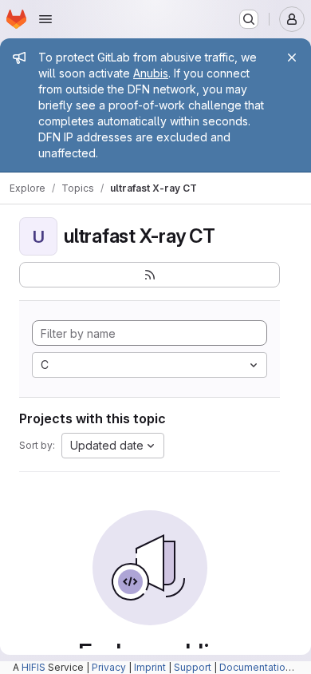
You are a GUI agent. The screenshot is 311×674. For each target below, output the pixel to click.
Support (192, 667)
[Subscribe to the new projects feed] (149, 274)
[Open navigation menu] (45, 19)
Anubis (150, 73)
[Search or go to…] (248, 19)
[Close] (291, 57)
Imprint (150, 667)
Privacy (109, 667)
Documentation (255, 667)
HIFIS (33, 667)
